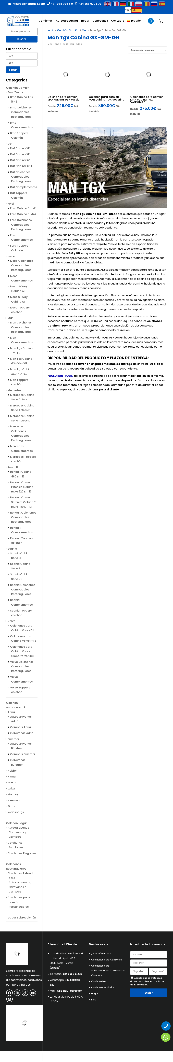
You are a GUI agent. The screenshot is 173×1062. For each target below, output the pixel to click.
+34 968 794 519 (61, 4)
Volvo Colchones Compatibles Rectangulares (21, 666)
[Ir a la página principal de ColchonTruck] (17, 964)
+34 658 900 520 (89, 4)
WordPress (66, 1057)
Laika (11, 788)
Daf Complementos (23, 187)
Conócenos (100, 21)
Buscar (21, 39)
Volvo (11, 621)
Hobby (12, 771)
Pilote (11, 806)
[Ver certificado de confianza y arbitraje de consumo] (24, 1040)
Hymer (12, 776)
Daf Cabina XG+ (21, 166)
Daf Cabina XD (20, 148)
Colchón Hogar (16, 823)
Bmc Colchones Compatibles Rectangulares (21, 112)
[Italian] (131, 4)
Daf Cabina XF (20, 154)
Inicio (50, 30)
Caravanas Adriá (21, 733)
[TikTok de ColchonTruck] (25, 992)
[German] (123, 4)
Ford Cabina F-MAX (23, 214)
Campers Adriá (20, 727)
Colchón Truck (57, 326)
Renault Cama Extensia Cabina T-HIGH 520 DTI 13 (23, 486)
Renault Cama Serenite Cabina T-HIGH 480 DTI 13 (23, 501)
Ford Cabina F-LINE (23, 208)
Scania (12, 549)
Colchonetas (98, 981)
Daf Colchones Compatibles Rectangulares (20, 176)
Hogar (85, 21)
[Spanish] (162, 4)
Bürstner (13, 739)
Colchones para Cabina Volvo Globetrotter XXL (22, 651)
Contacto (117, 21)
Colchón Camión (68, 30)
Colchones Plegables (22, 853)
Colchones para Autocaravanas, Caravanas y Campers (108, 970)
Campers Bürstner (22, 754)
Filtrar (13, 70)
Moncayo (14, 794)
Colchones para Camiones (106, 959)
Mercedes (14, 390)
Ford (11, 204)
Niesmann (14, 800)
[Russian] (154, 4)
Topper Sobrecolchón (21, 917)
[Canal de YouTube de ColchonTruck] (33, 992)
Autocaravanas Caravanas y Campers (18, 832)
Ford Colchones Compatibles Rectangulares (21, 224)
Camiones (46, 21)
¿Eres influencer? (101, 953)
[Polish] (138, 4)
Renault (13, 467)
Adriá (11, 712)
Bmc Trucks (15, 92)
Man (85, 30)
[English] (107, 4)
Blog (93, 999)
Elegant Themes (30, 1057)
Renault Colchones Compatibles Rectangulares (23, 517)
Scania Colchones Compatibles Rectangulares (22, 589)
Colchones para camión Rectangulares (19, 902)
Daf (10, 144)
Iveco (11, 256)
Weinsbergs (16, 812)
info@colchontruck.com (28, 4)
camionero (75, 316)
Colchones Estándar (102, 987)
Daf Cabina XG (20, 160)
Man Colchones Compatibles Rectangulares (21, 327)
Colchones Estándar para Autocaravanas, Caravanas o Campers (21, 882)
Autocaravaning (67, 21)
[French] (115, 4)
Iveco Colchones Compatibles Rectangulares (21, 265)
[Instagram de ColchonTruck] (17, 992)
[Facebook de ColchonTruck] (9, 992)
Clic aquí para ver (69, 991)
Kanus (12, 782)
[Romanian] (146, 4)
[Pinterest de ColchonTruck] (9, 999)
